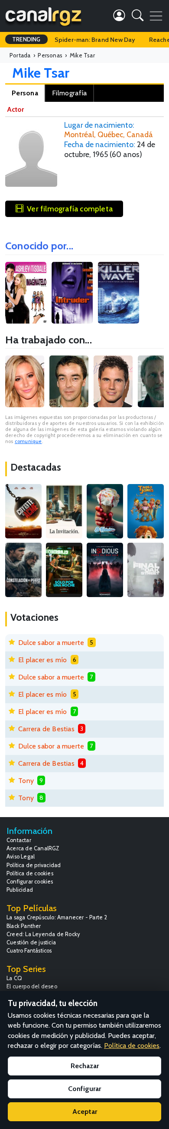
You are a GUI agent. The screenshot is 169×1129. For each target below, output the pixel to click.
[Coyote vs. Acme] (23, 511)
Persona (25, 93)
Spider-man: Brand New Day (95, 40)
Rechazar (85, 1066)
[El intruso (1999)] (72, 293)
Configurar (84, 1089)
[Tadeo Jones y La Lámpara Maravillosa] (145, 511)
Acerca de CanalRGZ (33, 848)
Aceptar (84, 1111)
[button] (137, 17)
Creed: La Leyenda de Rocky (43, 934)
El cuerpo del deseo (31, 986)
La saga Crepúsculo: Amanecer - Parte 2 (56, 917)
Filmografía (69, 93)
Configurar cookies (29, 881)
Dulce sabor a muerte (51, 642)
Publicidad (19, 890)
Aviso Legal (20, 856)
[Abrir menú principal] (156, 16)
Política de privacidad (33, 865)
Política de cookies (29, 873)
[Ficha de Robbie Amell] (113, 381)
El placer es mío (42, 660)
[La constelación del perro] (23, 570)
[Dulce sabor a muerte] (105, 511)
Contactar (18, 840)
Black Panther (23, 926)
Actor (15, 109)
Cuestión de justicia (31, 942)
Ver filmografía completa (70, 208)
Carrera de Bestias (46, 729)
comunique (28, 441)
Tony (26, 781)
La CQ (14, 978)
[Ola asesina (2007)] (118, 293)
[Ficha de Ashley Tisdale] (24, 381)
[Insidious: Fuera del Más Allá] (105, 570)
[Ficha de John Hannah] (68, 381)
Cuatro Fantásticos (29, 950)
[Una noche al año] (64, 570)
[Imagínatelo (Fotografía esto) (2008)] (25, 293)
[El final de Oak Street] (145, 570)
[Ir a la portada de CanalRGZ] (43, 15)
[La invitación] (64, 511)
